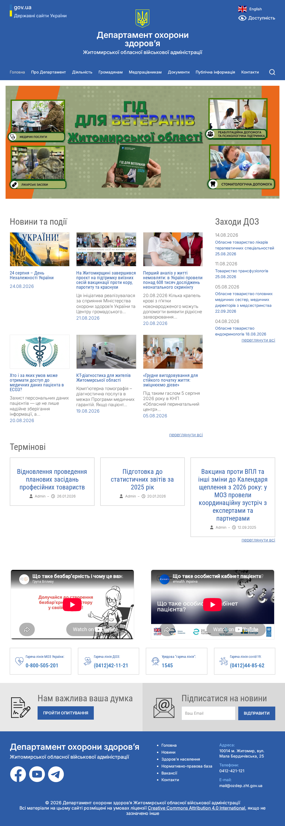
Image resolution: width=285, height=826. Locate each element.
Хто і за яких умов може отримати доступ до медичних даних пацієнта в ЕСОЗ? (37, 382)
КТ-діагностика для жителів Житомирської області (103, 377)
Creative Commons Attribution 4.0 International (196, 808)
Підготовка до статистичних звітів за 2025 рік (142, 479)
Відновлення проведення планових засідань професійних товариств (52, 479)
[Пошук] (272, 72)
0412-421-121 (231, 770)
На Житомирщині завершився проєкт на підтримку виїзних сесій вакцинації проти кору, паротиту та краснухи (106, 280)
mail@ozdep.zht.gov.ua (240, 785)
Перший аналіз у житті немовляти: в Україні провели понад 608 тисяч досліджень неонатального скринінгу (173, 280)
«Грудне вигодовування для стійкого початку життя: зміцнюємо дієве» (170, 380)
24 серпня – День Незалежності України (32, 275)
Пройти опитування (65, 712)
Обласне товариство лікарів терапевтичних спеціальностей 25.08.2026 (244, 248)
